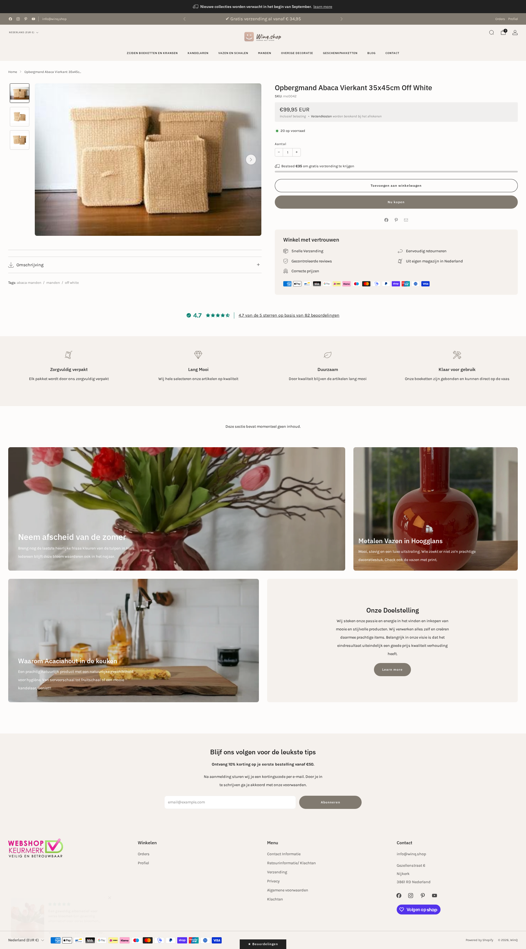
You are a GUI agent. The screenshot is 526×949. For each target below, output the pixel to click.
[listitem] (263, 6)
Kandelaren (198, 53)
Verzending (277, 872)
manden (53, 283)
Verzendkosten (321, 116)
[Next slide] (251, 159)
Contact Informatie (284, 854)
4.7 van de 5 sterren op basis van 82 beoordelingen (289, 315)
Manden (264, 53)
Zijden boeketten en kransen (152, 53)
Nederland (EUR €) (22, 32)
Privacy (273, 881)
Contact (392, 53)
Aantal (280, 144)
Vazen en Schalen (233, 53)
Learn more (392, 669)
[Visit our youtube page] (33, 19)
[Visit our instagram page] (18, 19)
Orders (500, 19)
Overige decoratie (297, 53)
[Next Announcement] (341, 18)
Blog (371, 53)
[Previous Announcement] (184, 18)
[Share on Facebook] (387, 220)
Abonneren (330, 802)
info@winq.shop (54, 19)
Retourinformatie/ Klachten (291, 863)
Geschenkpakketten (340, 53)
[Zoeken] (491, 32)
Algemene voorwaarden (287, 890)
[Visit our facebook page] (10, 19)
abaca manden (29, 283)
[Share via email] (406, 220)
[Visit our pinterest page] (26, 19)
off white (72, 283)
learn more (322, 6)
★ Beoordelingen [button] (263, 944)
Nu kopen (396, 202)
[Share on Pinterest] (396, 220)
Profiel (513, 19)
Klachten (275, 899)
